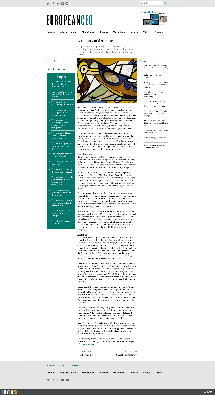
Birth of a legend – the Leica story (155, 138)
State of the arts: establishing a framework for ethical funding (156, 66)
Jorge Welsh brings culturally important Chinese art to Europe (155, 113)
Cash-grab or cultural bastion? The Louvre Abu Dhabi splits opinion (156, 84)
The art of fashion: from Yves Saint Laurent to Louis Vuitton (156, 75)
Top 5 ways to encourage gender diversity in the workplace (59, 124)
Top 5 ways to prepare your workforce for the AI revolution (61, 203)
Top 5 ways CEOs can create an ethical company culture (61, 135)
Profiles (51, 31)
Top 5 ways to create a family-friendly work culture (61, 94)
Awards (159, 31)
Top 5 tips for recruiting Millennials (62, 222)
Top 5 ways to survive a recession (62, 162)
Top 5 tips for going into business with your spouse (62, 146)
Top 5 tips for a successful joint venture (62, 103)
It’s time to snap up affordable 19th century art (156, 131)
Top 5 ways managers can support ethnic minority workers (61, 112)
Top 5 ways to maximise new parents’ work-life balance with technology (62, 181)
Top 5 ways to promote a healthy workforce (62, 154)
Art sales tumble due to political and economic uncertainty (153, 94)
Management (88, 31)
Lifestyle (134, 31)
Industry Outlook (68, 31)
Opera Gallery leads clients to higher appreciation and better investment (156, 122)
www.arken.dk (87, 343)
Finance (104, 31)
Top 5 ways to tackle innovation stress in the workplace (62, 213)
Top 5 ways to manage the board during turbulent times (61, 84)
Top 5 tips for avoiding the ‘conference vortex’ (61, 170)
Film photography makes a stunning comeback (154, 146)
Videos (146, 31)
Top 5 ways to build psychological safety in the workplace (61, 192)
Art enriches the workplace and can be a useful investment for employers (155, 103)
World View (119, 31)
